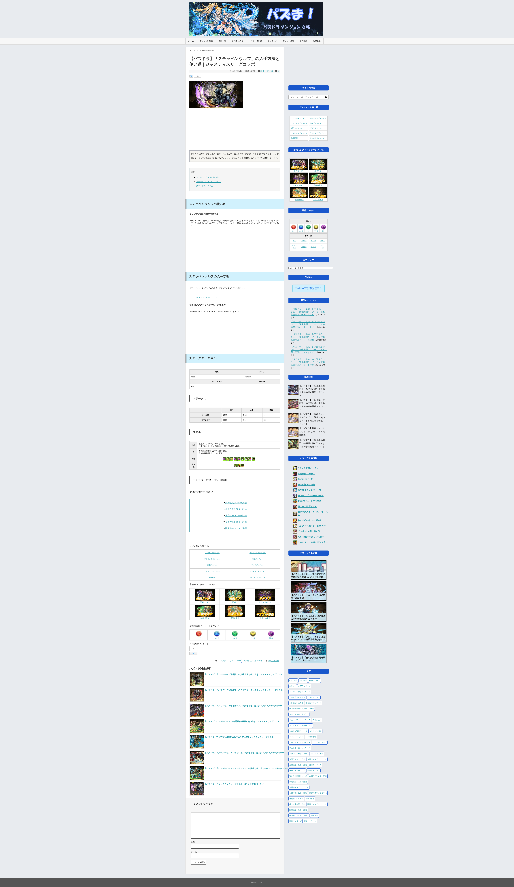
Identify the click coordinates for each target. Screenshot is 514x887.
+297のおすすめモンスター (311, 537)
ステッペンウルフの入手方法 (208, 182)
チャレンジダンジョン (212, 571)
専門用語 (303, 41)
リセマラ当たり (265, 602)
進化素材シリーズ (296, 799)
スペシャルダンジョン (258, 553)
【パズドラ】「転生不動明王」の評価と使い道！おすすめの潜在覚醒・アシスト (312, 443)
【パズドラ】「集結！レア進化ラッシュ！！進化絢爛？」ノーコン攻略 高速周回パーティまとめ (309, 312)
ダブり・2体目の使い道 (309, 531)
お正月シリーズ (304, 686)
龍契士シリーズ (310, 821)
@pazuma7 (273, 660)
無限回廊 (212, 577)
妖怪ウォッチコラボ (297, 770)
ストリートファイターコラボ (300, 726)
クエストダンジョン (257, 577)
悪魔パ (304, 247)
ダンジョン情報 (315, 731)
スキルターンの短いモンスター (313, 542)
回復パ (322, 241)
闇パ (271, 638)
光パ (253, 638)
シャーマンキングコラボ (299, 714)
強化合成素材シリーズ (298, 776)
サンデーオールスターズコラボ (301, 709)
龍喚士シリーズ (295, 821)
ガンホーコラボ (313, 697)
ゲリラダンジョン (257, 565)
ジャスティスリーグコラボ (206, 297)
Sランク (292, 686)
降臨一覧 (222, 41)
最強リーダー (205, 602)
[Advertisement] (234, 130)
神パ (294, 241)
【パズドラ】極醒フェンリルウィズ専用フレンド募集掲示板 (312, 431)
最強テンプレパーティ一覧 (311, 495)
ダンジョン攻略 (206, 41)
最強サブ (234, 602)
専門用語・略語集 (306, 484)
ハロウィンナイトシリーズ (299, 742)
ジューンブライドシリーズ (299, 720)
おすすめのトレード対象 (309, 520)
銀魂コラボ (310, 799)
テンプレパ (272, 41)
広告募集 (317, 41)
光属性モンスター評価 (236, 522)
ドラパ (313, 247)
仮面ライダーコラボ (297, 759)
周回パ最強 (204, 618)
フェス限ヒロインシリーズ (299, 748)
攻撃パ (304, 241)
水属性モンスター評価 (236, 509)
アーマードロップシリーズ (299, 692)
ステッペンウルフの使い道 (207, 177)
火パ (199, 638)
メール (194, 852)
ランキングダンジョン (258, 571)
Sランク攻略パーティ (308, 468)
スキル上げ (317, 720)
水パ (217, 638)
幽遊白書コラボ (313, 770)
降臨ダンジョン (257, 559)
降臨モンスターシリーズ (299, 815)
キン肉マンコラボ (296, 703)
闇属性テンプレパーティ (317, 804)
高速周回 (314, 815)
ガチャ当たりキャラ (297, 697)
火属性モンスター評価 (236, 503)
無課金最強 (234, 618)
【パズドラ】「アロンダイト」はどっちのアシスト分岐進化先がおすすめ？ (308, 639)
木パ (235, 638)
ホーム (191, 41)
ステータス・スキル (204, 186)
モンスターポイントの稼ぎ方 (312, 526)
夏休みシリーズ (315, 765)
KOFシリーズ (314, 681)
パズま (260, 882)
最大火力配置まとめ (307, 506)
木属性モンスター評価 (236, 515)
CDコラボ (293, 681)
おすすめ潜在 (265, 618)
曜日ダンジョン (212, 565)
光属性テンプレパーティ (317, 759)
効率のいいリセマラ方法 (309, 501)
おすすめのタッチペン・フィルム (313, 513)
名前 (193, 842)
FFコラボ (303, 681)
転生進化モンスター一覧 (309, 490)
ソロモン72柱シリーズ (298, 731)
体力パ (313, 241)
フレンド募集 (288, 41)
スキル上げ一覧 (305, 479)
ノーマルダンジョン (212, 553)
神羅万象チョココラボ (318, 793)
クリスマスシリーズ (313, 703)
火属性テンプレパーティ (299, 787)
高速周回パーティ (306, 473)
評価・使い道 (256, 41)
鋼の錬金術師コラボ (297, 804)
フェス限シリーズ (320, 742)
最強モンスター (238, 41)
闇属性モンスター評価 (236, 528)
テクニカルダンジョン (212, 559)
